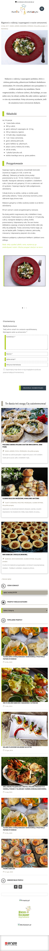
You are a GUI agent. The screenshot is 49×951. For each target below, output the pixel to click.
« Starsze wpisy (6, 579)
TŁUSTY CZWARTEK (11, 503)
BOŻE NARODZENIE (17, 559)
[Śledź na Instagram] (20, 887)
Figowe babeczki (9, 869)
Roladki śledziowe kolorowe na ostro (17, 747)
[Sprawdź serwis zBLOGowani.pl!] (24, 925)
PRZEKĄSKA (23, 451)
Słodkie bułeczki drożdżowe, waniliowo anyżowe (21, 498)
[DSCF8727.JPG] (24, 286)
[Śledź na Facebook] (16, 887)
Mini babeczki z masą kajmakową (15, 554)
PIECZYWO (20, 503)
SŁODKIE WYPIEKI (37, 503)
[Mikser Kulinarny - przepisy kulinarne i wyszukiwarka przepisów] (24, 919)
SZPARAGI (30, 26)
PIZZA (17, 451)
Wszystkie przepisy (39, 26)
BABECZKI (8, 559)
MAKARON (23, 26)
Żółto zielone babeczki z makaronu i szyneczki (20, 703)
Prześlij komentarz (33, 388)
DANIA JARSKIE (14, 26)
